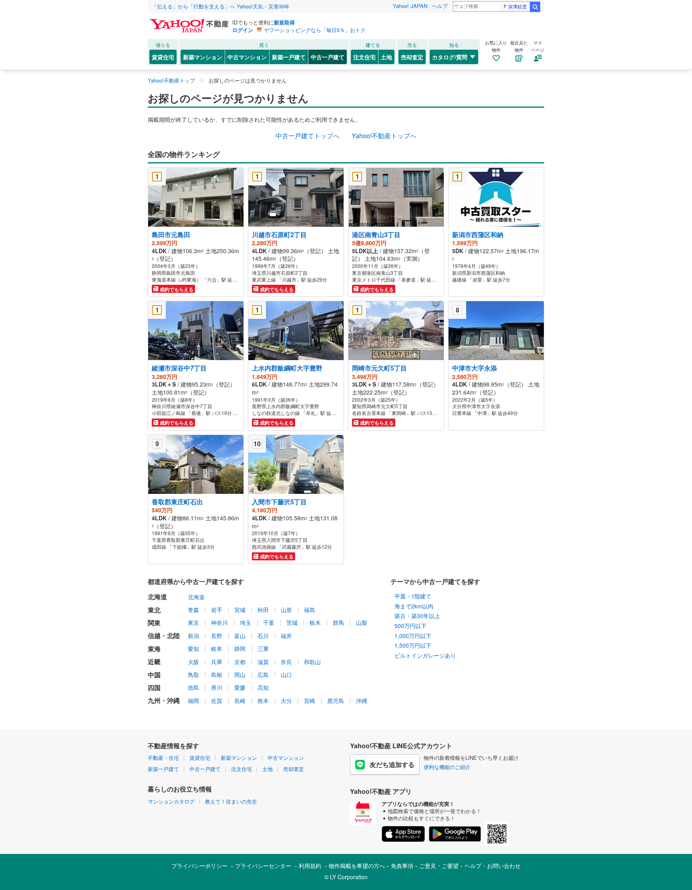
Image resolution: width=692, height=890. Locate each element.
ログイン (242, 30)
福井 (286, 636)
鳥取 (193, 675)
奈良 (286, 662)
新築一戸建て (289, 57)
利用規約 (310, 866)
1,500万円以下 (412, 645)
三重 (263, 648)
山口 (286, 675)
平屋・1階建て (412, 596)
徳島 (193, 687)
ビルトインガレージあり (425, 655)
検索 (535, 7)
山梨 (361, 622)
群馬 (338, 622)
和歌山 (312, 662)
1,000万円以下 (412, 636)
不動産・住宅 (163, 757)
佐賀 (216, 701)
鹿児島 (335, 701)
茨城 (292, 622)
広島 (263, 675)
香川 (216, 687)
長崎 (239, 701)
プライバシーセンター (263, 866)
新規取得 (284, 22)
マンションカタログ (171, 801)
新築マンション (202, 57)
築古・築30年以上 (417, 616)
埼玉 (245, 622)
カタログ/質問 (449, 57)
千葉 (268, 622)
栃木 (315, 622)
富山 (239, 636)
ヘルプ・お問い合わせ (493, 866)
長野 (216, 636)
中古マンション (247, 57)
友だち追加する (392, 764)
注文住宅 (364, 57)
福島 (309, 610)
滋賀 (263, 662)
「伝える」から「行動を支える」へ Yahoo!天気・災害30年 (221, 6)
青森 (193, 610)
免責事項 (402, 866)
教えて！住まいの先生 (231, 801)
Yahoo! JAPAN (410, 6)
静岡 (239, 648)
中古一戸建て (327, 57)
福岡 (193, 701)
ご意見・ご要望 (439, 866)
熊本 (263, 701)
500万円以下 (410, 626)
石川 (263, 636)
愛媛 (239, 687)
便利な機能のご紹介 (447, 767)
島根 (216, 675)
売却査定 (412, 57)
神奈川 (219, 622)
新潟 (193, 636)
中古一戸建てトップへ (308, 135)
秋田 (263, 610)
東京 (193, 622)
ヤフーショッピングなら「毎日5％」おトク (315, 30)
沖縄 (361, 701)
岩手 (216, 610)
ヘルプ (440, 6)
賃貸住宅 (163, 57)
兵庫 (216, 662)
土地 (386, 57)
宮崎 (309, 701)
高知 (263, 687)
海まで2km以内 (413, 606)
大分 (286, 701)
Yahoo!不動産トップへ (384, 135)
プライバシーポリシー (199, 866)
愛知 (193, 648)
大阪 (193, 662)
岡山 (239, 675)
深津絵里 (517, 6)
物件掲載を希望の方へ (357, 866)
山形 (286, 610)
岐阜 (216, 648)
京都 (239, 662)
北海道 (196, 597)
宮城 (239, 610)
